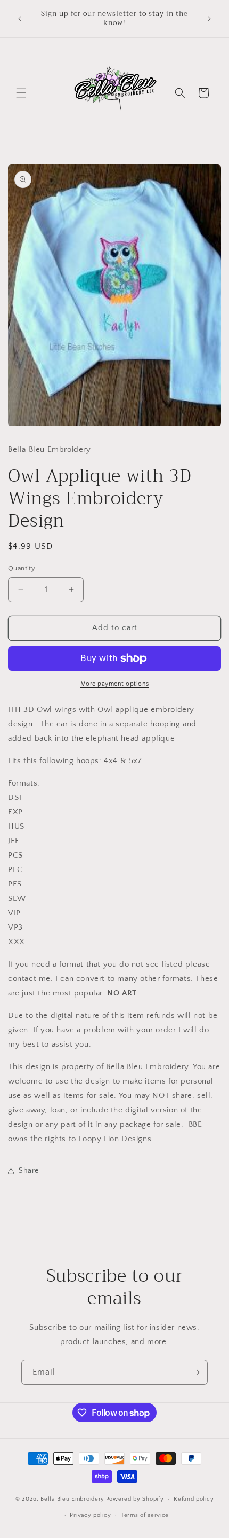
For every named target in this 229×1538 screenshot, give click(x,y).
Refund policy (194, 1499)
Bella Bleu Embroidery (72, 1499)
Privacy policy (90, 1515)
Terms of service (145, 1515)
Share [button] (29, 1170)
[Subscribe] (195, 1372)
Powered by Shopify (135, 1499)
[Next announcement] (209, 18)
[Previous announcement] (19, 18)
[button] (21, 93)
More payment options (114, 683)
